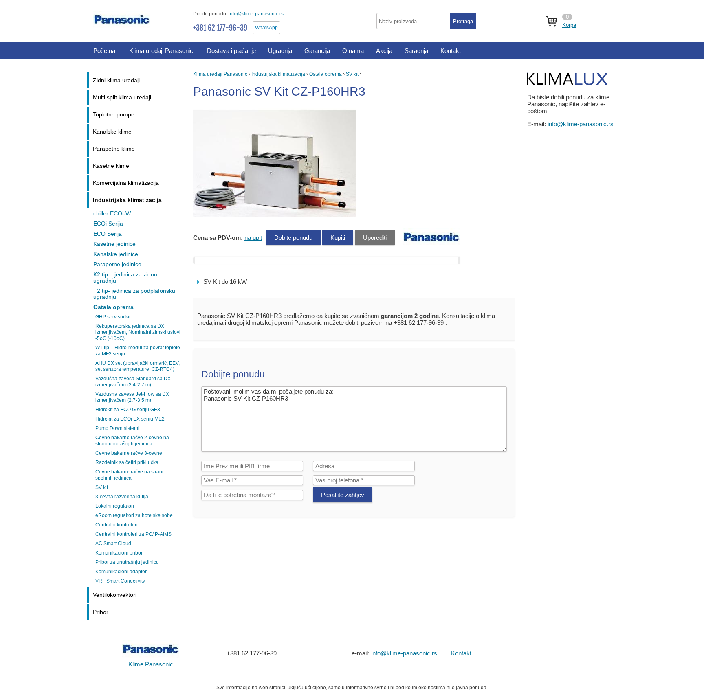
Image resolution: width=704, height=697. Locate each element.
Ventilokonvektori (114, 595)
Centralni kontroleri (116, 525)
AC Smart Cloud (113, 543)
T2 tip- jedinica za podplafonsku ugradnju (134, 294)
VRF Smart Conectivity (120, 581)
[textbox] (426, 21)
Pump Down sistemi (117, 428)
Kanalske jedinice (115, 254)
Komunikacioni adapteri (121, 571)
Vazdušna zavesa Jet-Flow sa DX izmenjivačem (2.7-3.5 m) (132, 397)
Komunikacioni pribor (119, 553)
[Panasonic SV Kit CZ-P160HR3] (275, 214)
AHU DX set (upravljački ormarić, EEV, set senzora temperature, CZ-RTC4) (137, 366)
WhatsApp (266, 28)
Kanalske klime (112, 132)
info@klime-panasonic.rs (256, 14)
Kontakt (461, 653)
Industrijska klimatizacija (278, 74)
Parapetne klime (114, 149)
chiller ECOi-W (112, 213)
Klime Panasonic (150, 664)
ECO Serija (107, 234)
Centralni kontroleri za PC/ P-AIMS (133, 534)
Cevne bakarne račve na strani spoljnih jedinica (129, 475)
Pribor (100, 612)
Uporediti (375, 237)
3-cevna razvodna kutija (121, 497)
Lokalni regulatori (114, 506)
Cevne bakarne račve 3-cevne (128, 453)
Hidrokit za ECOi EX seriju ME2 (130, 419)
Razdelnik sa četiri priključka (126, 462)
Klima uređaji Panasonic (220, 74)
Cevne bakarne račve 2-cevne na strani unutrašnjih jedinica (132, 441)
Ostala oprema (325, 74)
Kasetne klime (111, 166)
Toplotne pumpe (113, 115)
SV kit (352, 74)
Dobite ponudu (293, 237)
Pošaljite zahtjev (342, 494)
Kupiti (337, 237)
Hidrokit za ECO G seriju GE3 (127, 409)
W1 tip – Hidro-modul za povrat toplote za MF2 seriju (137, 351)
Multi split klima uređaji (122, 97)
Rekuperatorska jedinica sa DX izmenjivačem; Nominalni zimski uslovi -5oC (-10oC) (137, 332)
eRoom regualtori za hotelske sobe (134, 515)
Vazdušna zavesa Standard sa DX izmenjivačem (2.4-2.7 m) (133, 382)
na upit (253, 237)
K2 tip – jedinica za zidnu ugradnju (125, 278)
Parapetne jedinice (117, 264)
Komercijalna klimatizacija (126, 183)
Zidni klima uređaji (116, 80)
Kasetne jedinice (114, 244)
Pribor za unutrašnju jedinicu (127, 562)
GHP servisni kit (112, 317)
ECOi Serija (108, 224)
